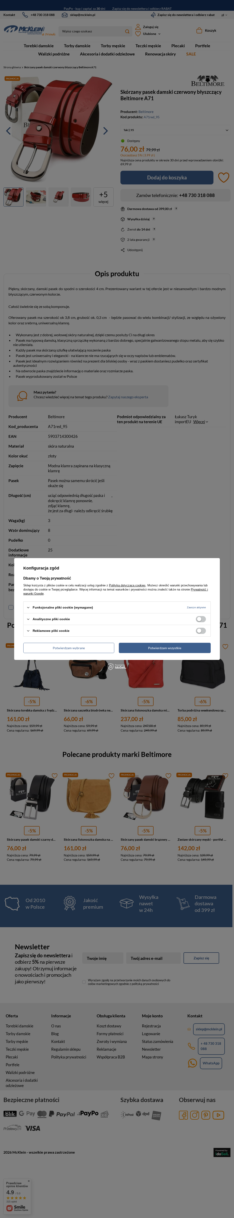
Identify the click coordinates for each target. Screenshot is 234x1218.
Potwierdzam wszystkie (164, 648)
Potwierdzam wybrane (69, 648)
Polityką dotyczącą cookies (127, 585)
